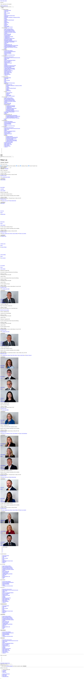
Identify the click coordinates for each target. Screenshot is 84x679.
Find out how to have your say (9, 56)
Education (5, 64)
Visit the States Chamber (8, 62)
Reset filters (6, 168)
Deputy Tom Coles (5, 200)
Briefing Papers (6, 22)
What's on (5, 14)
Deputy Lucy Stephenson (6, 433)
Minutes (5, 20)
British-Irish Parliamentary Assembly (10, 46)
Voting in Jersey (6, 58)
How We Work (3, 614)
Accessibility (4, 670)
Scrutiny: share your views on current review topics (12, 57)
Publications (6, 16)
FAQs (5, 48)
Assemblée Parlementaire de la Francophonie (11, 45)
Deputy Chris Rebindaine (23, 433)
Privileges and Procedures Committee (10, 32)
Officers (5, 54)
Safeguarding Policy (5, 676)
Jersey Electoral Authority (8, 39)
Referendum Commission (8, 40)
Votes (5, 12)
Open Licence (4, 674)
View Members (3, 178)
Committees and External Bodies (9, 41)
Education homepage (9, 136)
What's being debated (7, 10)
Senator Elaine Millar (5, 409)
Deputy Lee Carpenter (22, 233)
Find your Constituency (8, 61)
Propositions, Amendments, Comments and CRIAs (12, 17)
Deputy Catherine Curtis (6, 233)
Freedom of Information (6, 673)
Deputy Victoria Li (29, 355)
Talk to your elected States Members (9, 60)
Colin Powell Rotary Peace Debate (11, 140)
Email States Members (7, 52)
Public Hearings (6, 26)
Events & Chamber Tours (33, 165)
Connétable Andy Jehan (5, 288)
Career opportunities (7, 74)
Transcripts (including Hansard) (11, 88)
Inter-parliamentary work (8, 44)
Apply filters (2, 168)
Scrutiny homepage (9, 92)
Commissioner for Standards (8, 36)
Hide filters (6, 162)
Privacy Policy (4, 675)
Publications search (9, 84)
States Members (3, 630)
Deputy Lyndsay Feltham (14, 233)
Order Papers (6, 11)
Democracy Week (7, 132)
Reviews (5, 25)
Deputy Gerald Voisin (21, 355)
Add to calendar (2, 190)
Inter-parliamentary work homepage (11, 115)
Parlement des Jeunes (7, 69)
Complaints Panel (7, 37)
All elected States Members (8, 50)
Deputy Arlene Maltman (14, 433)
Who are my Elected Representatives (10, 51)
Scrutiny (5, 23)
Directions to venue (3, 175)
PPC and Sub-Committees (12, 165)
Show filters (2, 162)
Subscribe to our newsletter (8, 70)
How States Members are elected (9, 30)
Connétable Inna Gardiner (6, 355)
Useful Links (4, 672)
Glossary (5, 118)
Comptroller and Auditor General (9, 38)
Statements (6, 21)
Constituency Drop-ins (24, 165)
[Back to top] (0, 678)
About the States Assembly (8, 28)
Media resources (6, 73)
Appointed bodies (7, 35)
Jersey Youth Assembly (7, 67)
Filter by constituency (3, 166)
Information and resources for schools (10, 65)
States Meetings (4, 165)
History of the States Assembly (9, 29)
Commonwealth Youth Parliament (9, 68)
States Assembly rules (5, 571)
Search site (2, 6)
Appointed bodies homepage (10, 105)
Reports (5, 18)
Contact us (6, 75)
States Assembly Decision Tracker (9, 15)
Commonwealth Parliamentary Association (10, 47)
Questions (5, 19)
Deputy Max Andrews (13, 355)
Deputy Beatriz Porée (12, 200)
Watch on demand (7, 80)
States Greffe (6, 42)
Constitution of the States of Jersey (9, 31)
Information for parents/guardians (9, 66)
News (5, 13)
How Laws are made (7, 34)
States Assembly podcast (8, 72)
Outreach (5, 63)
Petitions (5, 59)
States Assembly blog (7, 71)
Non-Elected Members (7, 53)
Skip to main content (3, 0)
